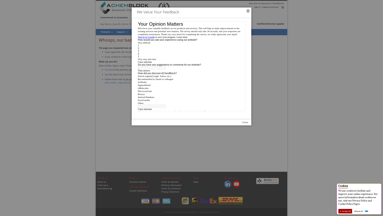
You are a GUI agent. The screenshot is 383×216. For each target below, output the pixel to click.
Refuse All (358, 211)
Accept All (346, 211)
